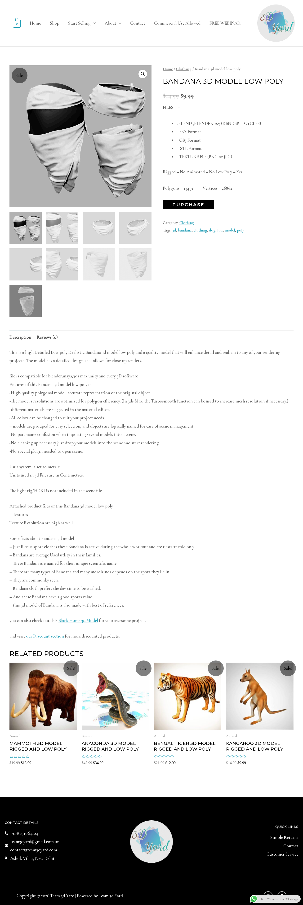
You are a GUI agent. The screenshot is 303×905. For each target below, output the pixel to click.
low (220, 230)
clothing (200, 230)
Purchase (188, 204)
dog (212, 230)
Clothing (184, 68)
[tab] (20, 337)
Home (35, 23)
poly (240, 230)
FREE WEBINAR (225, 23)
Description (20, 337)
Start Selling (79, 23)
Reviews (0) (47, 337)
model (230, 230)
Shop (54, 23)
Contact (137, 23)
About (110, 23)
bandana (185, 230)
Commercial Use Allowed (177, 23)
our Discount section (45, 636)
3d (174, 230)
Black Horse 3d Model (78, 620)
